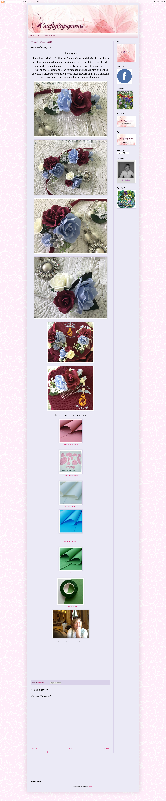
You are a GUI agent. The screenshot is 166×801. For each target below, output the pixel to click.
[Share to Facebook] (58, 683)
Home (31, 35)
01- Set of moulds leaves (70, 475)
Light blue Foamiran (70, 541)
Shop (39, 35)
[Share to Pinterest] (60, 683)
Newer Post (35, 748)
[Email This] (51, 683)
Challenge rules (50, 35)
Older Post (107, 748)
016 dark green (70, 572)
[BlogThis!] (53, 683)
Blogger (90, 786)
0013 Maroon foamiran (71, 444)
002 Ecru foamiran (70, 506)
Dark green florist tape (70, 606)
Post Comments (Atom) (44, 752)
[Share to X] (56, 683)
